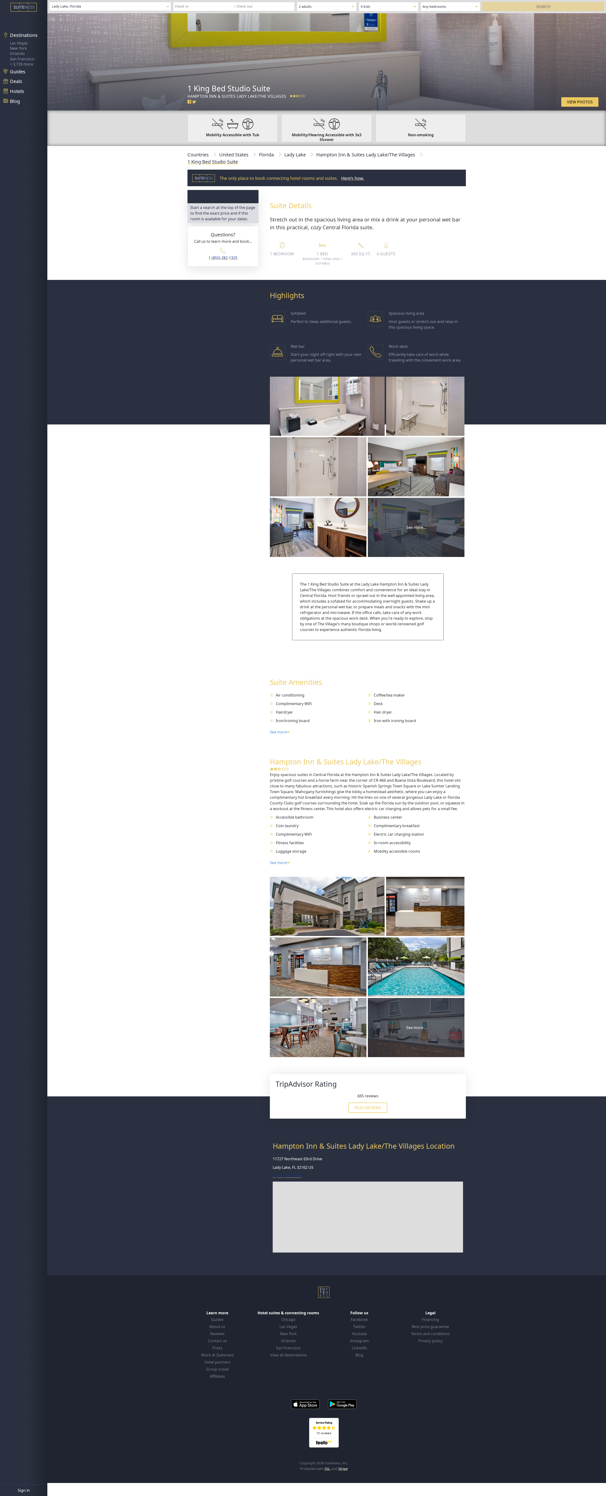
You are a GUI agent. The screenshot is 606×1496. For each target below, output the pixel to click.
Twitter (359, 1326)
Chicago (288, 1319)
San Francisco (22, 59)
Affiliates (217, 1376)
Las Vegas (19, 43)
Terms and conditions (430, 1333)
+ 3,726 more (21, 64)
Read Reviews (368, 1107)
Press (217, 1347)
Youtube (359, 1333)
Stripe (343, 1468)
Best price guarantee (430, 1326)
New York (18, 48)
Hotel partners (217, 1362)
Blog (359, 1355)
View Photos (580, 102)
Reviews (217, 1333)
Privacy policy (430, 1340)
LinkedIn (359, 1347)
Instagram (359, 1340)
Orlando (17, 53)
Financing (430, 1319)
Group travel (217, 1369)
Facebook (359, 1319)
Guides (217, 1319)
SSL (327, 1468)
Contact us (217, 1340)
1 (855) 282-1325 (223, 257)
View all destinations (288, 1355)
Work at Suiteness (217, 1355)
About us (217, 1326)
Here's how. (352, 178)
